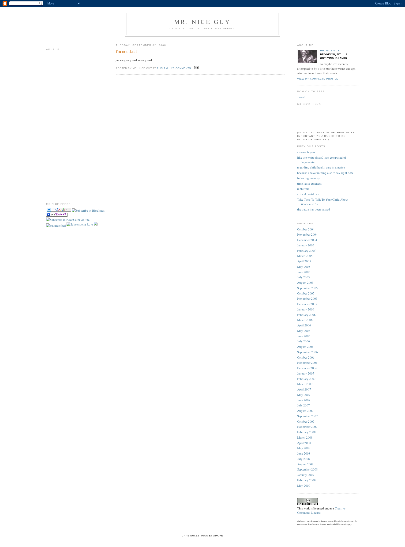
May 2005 (303, 266)
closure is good (306, 152)
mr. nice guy (329, 50)
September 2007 (307, 416)
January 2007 (305, 373)
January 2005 (305, 245)
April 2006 (304, 325)
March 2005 (305, 256)
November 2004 (307, 234)
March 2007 (305, 384)
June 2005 (303, 272)
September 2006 (307, 352)
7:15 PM (162, 68)
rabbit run (303, 189)
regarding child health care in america (321, 167)
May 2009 (303, 485)
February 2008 (306, 432)
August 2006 (305, 346)
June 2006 (303, 336)
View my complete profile (317, 78)
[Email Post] (195, 68)
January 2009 (305, 475)
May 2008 (303, 448)
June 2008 (303, 453)
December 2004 (307, 240)
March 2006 (305, 320)
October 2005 (306, 293)
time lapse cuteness (309, 183)
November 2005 (307, 298)
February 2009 (306, 480)
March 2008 (305, 437)
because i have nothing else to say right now (325, 173)
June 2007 (303, 400)
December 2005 (307, 304)
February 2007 (306, 379)
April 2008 (304, 443)
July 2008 (303, 459)
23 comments (181, 68)
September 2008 (307, 469)
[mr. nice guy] (88, 210)
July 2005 (303, 277)
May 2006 (303, 331)
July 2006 (303, 341)
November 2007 (307, 427)
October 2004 (306, 229)
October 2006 (306, 357)
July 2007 (303, 405)
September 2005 (307, 288)
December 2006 (307, 368)
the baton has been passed (313, 209)
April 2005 (304, 261)
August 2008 (305, 464)
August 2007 (305, 411)
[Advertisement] (60, 123)
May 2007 (303, 395)
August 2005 (305, 282)
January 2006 (305, 309)
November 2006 (307, 362)
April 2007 (304, 389)
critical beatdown (308, 194)
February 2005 (306, 251)
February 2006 (306, 315)
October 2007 (306, 421)
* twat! (301, 97)
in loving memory (308, 178)
